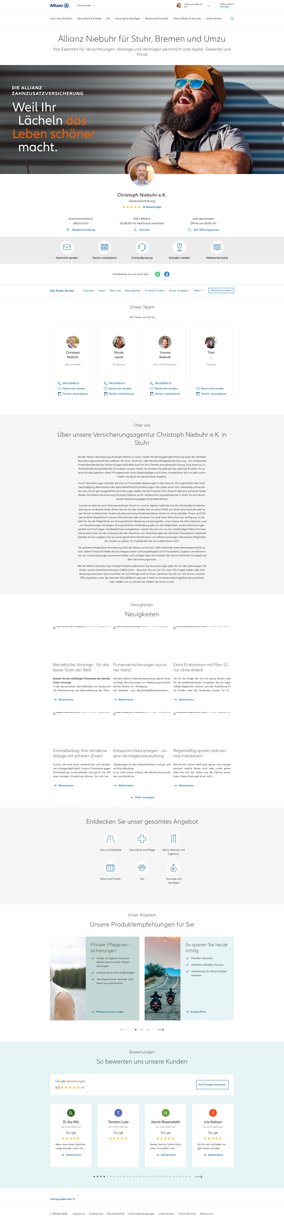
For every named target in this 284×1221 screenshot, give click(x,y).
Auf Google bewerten (212, 1084)
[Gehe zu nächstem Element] (199, 1176)
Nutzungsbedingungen (142, 1213)
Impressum (79, 1213)
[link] (142, 250)
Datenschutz (96, 1213)
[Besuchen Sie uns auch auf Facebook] (166, 274)
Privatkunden (84, 5)
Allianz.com (206, 1213)
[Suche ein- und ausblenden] (231, 18)
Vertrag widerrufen (61, 1199)
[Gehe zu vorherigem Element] (84, 1176)
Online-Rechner (187, 1213)
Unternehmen (166, 1213)
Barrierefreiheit (116, 1213)
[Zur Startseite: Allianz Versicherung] (59, 5)
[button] (142, 174)
